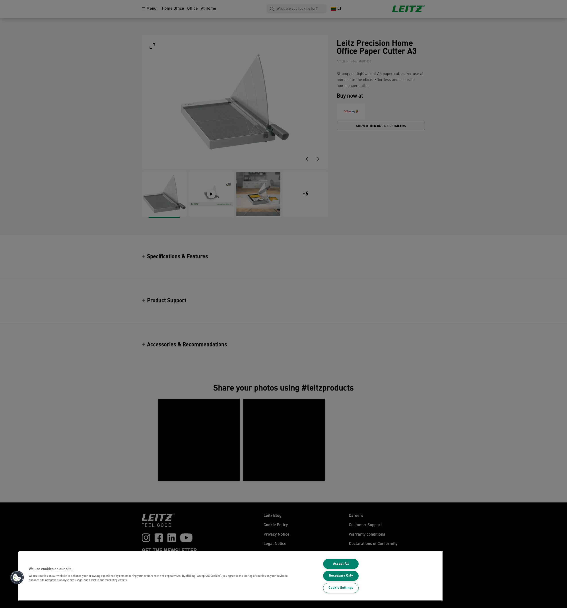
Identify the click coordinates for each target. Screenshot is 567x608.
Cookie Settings (340, 588)
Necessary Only (341, 575)
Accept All (341, 564)
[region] (230, 576)
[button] (17, 577)
